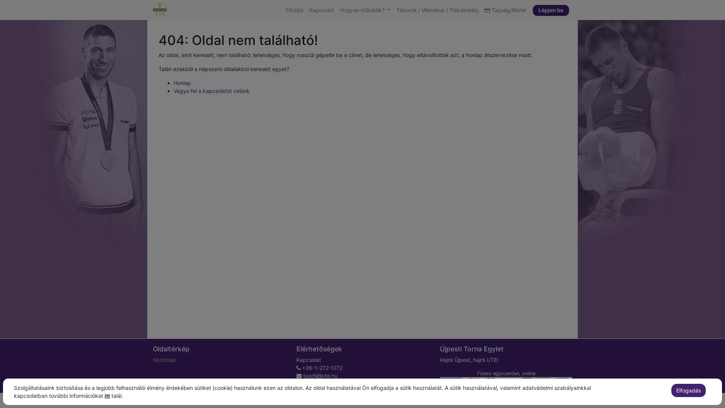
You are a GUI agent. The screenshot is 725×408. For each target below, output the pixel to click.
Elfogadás (688, 390)
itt (107, 396)
